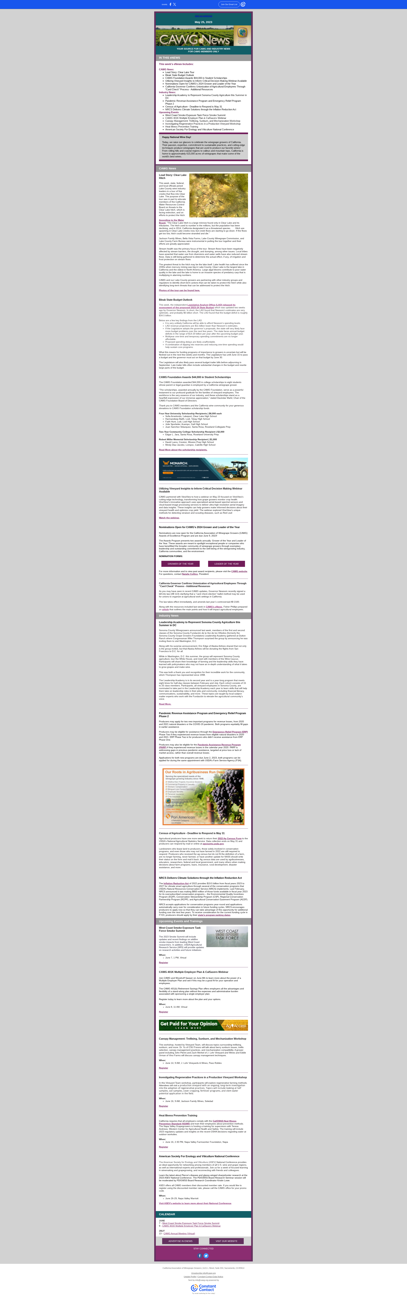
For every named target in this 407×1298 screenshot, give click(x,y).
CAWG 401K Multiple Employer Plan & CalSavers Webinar (191, 1226)
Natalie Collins (190, 574)
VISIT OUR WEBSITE (226, 1241)
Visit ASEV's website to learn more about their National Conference (195, 1203)
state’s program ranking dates (214, 915)
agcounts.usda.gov (213, 843)
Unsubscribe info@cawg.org (203, 1273)
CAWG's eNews (214, 606)
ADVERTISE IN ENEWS (180, 1241)
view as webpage (203, 16)
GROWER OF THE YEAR (180, 564)
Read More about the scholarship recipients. (183, 449)
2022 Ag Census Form (229, 838)
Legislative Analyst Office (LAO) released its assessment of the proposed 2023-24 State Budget (197, 306)
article (165, 609)
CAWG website (239, 571)
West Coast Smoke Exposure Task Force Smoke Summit (190, 1223)
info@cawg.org (201, 1280)
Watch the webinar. (169, 517)
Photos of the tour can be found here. (179, 290)
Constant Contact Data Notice (210, 1277)
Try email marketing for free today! (203, 1293)
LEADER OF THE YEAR (226, 564)
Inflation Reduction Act (176, 883)
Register (163, 962)
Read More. (165, 704)
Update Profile (190, 1277)
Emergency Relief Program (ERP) (230, 732)
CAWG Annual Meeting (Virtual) (179, 1233)
